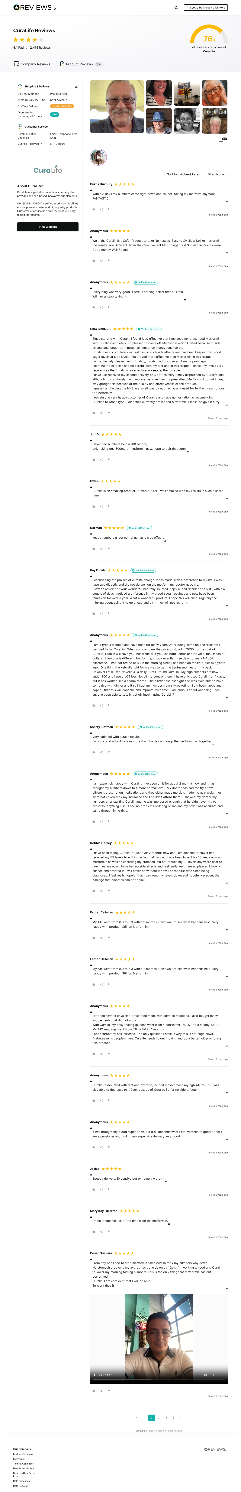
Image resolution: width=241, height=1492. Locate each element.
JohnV (94, 434)
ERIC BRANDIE (100, 329)
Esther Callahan (101, 912)
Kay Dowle (98, 570)
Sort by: (183, 174)
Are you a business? (206, 7)
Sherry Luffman (101, 727)
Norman (96, 528)
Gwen (94, 481)
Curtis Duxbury (101, 184)
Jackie (94, 1169)
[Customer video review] (98, 157)
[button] (176, 7)
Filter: (215, 174)
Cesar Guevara (101, 1253)
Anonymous (99, 231)
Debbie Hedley (101, 843)
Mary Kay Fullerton (103, 1211)
